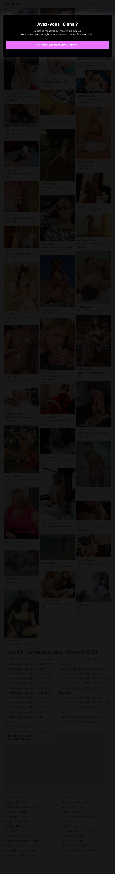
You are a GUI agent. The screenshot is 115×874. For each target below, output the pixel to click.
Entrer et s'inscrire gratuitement (57, 44)
